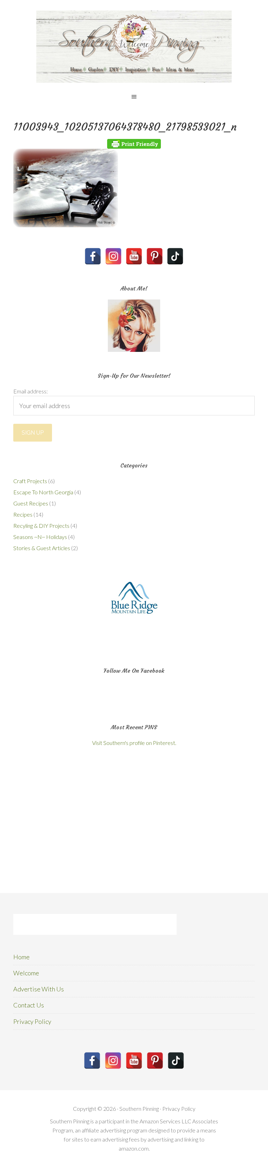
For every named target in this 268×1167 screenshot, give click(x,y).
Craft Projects (30, 481)
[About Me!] (133, 326)
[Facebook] (92, 256)
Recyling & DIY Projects (41, 525)
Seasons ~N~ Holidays (40, 536)
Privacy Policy (32, 1021)
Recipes (22, 514)
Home (21, 957)
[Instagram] (113, 256)
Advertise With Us (38, 989)
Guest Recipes (30, 503)
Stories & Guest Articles (41, 548)
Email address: (30, 391)
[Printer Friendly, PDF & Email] (134, 144)
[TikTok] (175, 256)
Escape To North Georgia (43, 492)
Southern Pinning (134, 46)
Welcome (26, 973)
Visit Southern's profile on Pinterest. (134, 742)
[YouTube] (134, 256)
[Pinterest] (154, 256)
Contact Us (28, 1005)
